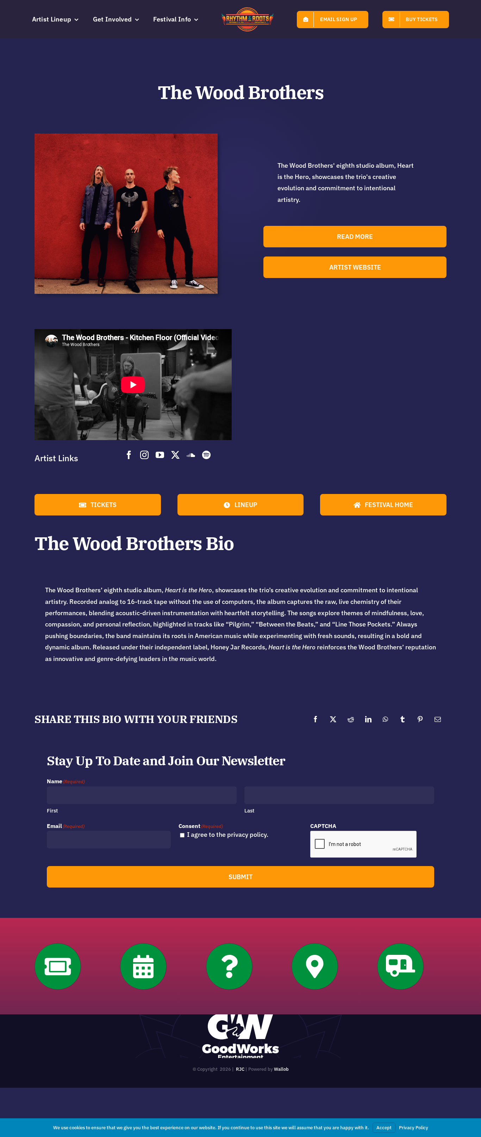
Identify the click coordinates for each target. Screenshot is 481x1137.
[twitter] (175, 455)
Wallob (281, 1069)
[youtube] (160, 455)
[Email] (437, 719)
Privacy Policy (413, 1128)
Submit (240, 877)
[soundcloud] (191, 455)
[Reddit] (351, 719)
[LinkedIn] (368, 719)
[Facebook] (315, 719)
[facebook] (129, 455)
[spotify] (206, 455)
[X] (333, 719)
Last (249, 810)
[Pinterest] (420, 719)
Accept (384, 1128)
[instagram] (144, 455)
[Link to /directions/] (315, 966)
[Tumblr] (402, 719)
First (52, 810)
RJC (240, 1069)
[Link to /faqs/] (229, 966)
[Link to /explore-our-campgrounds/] (400, 966)
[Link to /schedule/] (143, 966)
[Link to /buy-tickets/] (58, 966)
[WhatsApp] (385, 719)
